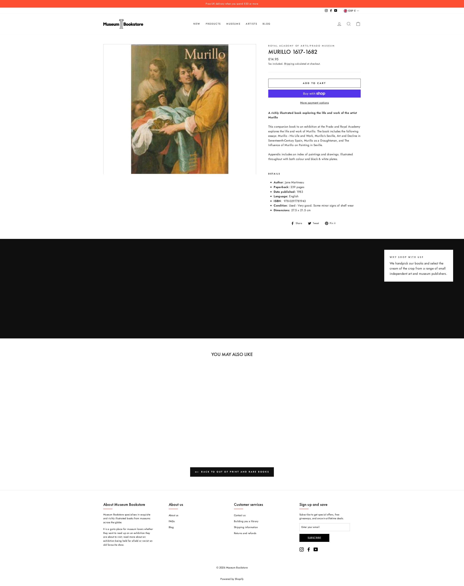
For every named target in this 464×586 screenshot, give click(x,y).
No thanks (232, 308)
